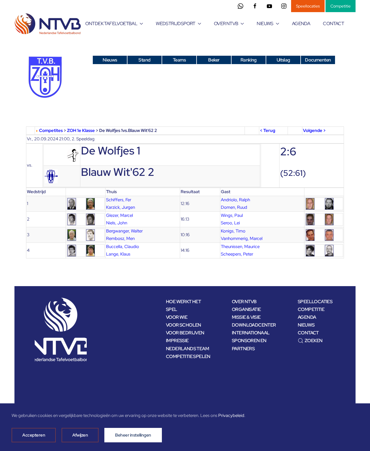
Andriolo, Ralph (235, 200)
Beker (213, 60)
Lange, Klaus (118, 254)
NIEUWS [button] (265, 23)
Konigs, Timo (233, 231)
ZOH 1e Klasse (81, 130)
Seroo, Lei (230, 223)
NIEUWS (306, 325)
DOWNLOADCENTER (254, 325)
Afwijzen (80, 435)
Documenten (318, 60)
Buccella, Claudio (122, 246)
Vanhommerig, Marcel (241, 238)
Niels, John (116, 223)
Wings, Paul (232, 215)
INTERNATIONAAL (251, 333)
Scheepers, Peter (237, 254)
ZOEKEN (313, 341)
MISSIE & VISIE (246, 317)
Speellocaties (308, 6)
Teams (179, 60)
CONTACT (333, 23)
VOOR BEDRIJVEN (185, 333)
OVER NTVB (244, 302)
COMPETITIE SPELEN (188, 356)
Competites (51, 130)
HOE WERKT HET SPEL (183, 305)
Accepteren (33, 435)
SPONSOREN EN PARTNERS (249, 344)
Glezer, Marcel (119, 215)
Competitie (340, 6)
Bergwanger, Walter (124, 231)
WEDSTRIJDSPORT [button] (175, 23)
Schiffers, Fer (118, 200)
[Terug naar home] (48, 23)
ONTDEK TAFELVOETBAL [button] (111, 23)
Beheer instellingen (133, 435)
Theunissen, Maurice (240, 246)
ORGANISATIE (246, 309)
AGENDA (301, 23)
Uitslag (283, 60)
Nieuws (110, 60)
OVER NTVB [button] (226, 23)
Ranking (248, 60)
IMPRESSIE (177, 341)
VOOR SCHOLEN (183, 325)
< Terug (267, 130)
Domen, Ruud (234, 207)
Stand (144, 60)
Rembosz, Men (120, 238)
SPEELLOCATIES (315, 302)
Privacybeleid (231, 415)
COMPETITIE (311, 309)
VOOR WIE (176, 317)
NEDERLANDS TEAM (187, 349)
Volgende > (314, 130)
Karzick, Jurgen (120, 207)
